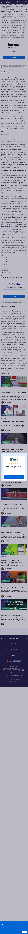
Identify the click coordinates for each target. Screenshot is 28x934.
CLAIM (14, 477)
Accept (24, 931)
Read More (10, 928)
